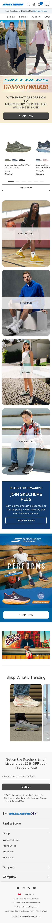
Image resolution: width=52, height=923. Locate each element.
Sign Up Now (26, 520)
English (28, 894)
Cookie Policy (19, 898)
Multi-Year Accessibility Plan (26, 907)
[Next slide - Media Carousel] (46, 710)
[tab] (11, 181)
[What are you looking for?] (28, 4)
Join (6, 813)
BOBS (48, 16)
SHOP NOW (26, 187)
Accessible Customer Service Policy (19, 911)
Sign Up (26, 786)
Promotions (9, 857)
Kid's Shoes (9, 851)
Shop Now (26, 116)
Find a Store (12, 823)
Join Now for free (40, 11)
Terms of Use (18, 801)
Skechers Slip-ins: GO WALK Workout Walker (17, 166)
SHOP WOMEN (26, 233)
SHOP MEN (26, 302)
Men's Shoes (9, 845)
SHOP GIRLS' (26, 372)
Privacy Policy (32, 898)
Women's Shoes (11, 839)
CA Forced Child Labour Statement (26, 903)
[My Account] (34, 4)
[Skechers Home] (13, 4)
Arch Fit (36, 16)
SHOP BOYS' (26, 441)
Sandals (23, 16)
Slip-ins (11, 16)
